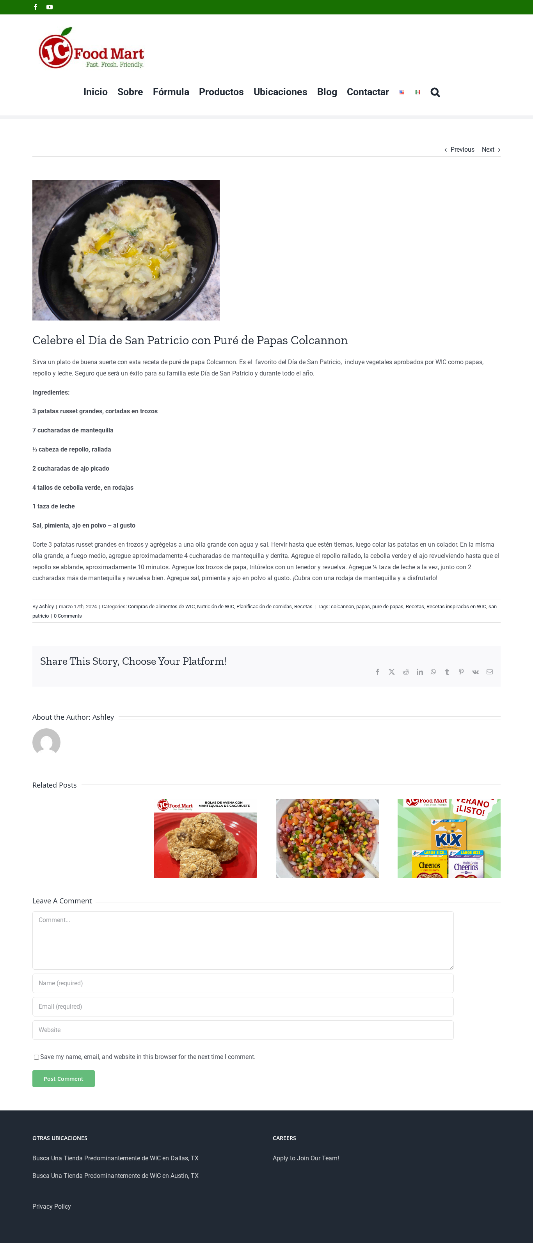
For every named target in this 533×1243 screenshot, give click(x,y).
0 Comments (68, 616)
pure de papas (387, 606)
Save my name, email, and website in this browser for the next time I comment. (148, 1057)
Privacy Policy (51, 1206)
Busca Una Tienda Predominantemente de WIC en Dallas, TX (115, 1158)
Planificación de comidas (264, 606)
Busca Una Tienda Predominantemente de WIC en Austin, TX (115, 1175)
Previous (462, 149)
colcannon (342, 606)
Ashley (46, 606)
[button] (435, 91)
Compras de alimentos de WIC (161, 606)
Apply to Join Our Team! (306, 1158)
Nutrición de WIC (215, 606)
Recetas (303, 606)
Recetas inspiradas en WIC (456, 606)
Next (488, 149)
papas (363, 606)
